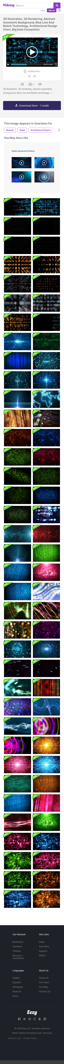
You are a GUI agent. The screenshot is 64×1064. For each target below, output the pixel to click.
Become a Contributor (18, 956)
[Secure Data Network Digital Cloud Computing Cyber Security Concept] (17, 649)
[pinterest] (29, 1019)
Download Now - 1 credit (34, 105)
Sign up (51, 10)
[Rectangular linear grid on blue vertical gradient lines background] (17, 361)
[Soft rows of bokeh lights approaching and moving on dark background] (46, 514)
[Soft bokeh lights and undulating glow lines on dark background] (17, 687)
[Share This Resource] (35, 76)
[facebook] (19, 1019)
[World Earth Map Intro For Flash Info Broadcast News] (46, 399)
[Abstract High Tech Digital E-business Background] (17, 534)
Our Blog (43, 987)
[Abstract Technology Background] (46, 745)
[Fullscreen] (56, 64)
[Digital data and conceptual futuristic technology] (17, 399)
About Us (44, 977)
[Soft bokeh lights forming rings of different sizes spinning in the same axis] (17, 707)
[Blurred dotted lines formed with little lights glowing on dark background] (46, 611)
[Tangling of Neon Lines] (46, 726)
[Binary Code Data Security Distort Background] (17, 784)
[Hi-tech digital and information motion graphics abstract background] (17, 341)
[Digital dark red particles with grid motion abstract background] (17, 822)
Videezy (17, 951)
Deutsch (17, 991)
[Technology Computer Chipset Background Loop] (17, 437)
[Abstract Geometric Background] (17, 207)
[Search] (56, 5)
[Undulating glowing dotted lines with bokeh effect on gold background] (17, 418)
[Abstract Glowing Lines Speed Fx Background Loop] (46, 668)
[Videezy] (8, 5)
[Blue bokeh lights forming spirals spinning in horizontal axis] (46, 707)
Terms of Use (14, 1038)
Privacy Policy (30, 1038)
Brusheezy (18, 941)
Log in (42, 10)
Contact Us (44, 991)
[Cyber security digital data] (46, 361)
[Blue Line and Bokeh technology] (46, 207)
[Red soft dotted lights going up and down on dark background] (46, 687)
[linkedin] (44, 1019)
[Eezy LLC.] (32, 1012)
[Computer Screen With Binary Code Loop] (46, 553)
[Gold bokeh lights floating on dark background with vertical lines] (17, 630)
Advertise (44, 946)
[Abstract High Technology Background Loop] (46, 572)
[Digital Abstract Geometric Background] (17, 264)
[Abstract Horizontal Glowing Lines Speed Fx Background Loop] (17, 668)
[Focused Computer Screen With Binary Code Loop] (17, 803)
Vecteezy (17, 946)
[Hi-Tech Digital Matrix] (46, 341)
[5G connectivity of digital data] (17, 553)
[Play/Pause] (8, 64)
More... (16, 996)
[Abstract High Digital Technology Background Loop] (17, 841)
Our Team (44, 982)
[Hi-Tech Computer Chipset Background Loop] (46, 437)
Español (17, 982)
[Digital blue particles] (17, 726)
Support (43, 951)
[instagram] (34, 1019)
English (16, 977)
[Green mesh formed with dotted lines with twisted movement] (17, 611)
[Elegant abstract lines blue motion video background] (21, 177)
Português (18, 987)
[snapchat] (39, 1019)
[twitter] (24, 1019)
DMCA (42, 955)
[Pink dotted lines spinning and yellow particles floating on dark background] (46, 803)
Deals (42, 941)
